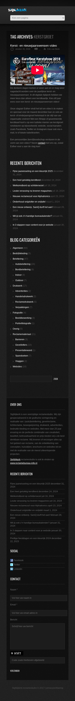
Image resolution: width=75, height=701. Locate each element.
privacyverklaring (54, 688)
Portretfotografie (23, 323)
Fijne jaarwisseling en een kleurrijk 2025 (33, 171)
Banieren (19, 339)
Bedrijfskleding (20, 253)
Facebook (18, 560)
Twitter (16, 564)
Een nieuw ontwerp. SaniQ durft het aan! (33, 207)
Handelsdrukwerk (24, 296)
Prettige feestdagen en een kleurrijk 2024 (30, 538)
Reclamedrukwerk (24, 302)
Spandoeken (21, 355)
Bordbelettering (23, 269)
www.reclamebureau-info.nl (23, 463)
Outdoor (19, 280)
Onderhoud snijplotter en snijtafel (29, 201)
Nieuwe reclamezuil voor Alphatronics (31, 196)
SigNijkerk (15, 459)
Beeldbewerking (23, 318)
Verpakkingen (22, 307)
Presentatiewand (23, 350)
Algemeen (18, 248)
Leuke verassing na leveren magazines (32, 191)
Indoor (18, 275)
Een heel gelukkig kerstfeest (27, 180)
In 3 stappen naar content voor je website (33, 225)
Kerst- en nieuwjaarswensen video (33, 45)
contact (41, 143)
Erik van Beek (53, 49)
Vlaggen (19, 361)
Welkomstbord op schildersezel (28, 185)
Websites (17, 366)
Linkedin (17, 569)
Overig (16, 329)
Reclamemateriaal (22, 334)
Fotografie (18, 312)
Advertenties (21, 291)
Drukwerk (17, 286)
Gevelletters (21, 345)
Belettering (18, 259)
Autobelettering (22, 264)
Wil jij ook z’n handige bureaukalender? (32, 216)
